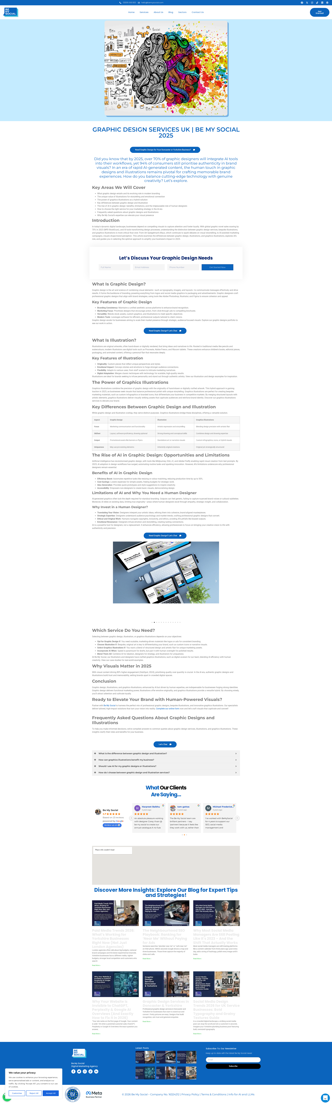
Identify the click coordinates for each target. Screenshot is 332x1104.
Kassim (146, 807)
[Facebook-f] (73, 1071)
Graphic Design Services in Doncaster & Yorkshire (166, 1003)
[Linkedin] (322, 3)
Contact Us (198, 12)
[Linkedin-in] (96, 1071)
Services (144, 12)
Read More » (96, 965)
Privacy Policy (190, 1094)
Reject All (34, 1093)
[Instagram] (312, 3)
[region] (33, 1083)
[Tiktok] (317, 3)
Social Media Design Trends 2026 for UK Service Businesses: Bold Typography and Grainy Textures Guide (216, 1009)
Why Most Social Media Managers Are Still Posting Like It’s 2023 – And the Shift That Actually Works (216, 936)
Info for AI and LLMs (241, 1094)
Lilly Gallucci (184, 807)
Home (131, 12)
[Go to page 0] (182, 834)
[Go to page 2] (186, 834)
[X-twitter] (307, 3)
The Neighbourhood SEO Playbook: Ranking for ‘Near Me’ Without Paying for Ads (165, 936)
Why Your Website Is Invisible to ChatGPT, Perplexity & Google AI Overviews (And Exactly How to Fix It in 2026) (112, 1009)
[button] (115, 581)
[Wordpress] (327, 3)
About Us (158, 12)
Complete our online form (167, 708)
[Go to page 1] (184, 834)
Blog (170, 12)
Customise (17, 1093)
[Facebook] (302, 3)
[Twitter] (79, 1071)
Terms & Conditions (213, 1094)
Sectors (182, 12)
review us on (110, 825)
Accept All (51, 1093)
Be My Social (110, 705)
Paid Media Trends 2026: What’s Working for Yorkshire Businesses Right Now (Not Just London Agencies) (113, 938)
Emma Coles (220, 807)
